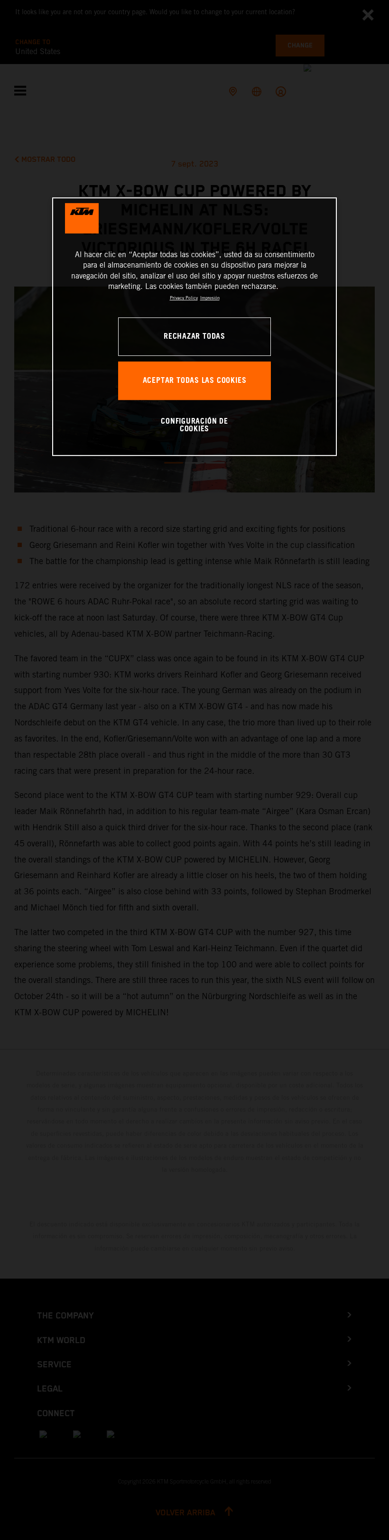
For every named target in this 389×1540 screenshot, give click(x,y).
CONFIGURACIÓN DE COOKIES (194, 425)
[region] (194, 326)
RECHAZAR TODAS (194, 336)
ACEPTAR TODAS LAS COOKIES (195, 380)
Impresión (210, 298)
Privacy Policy (184, 298)
